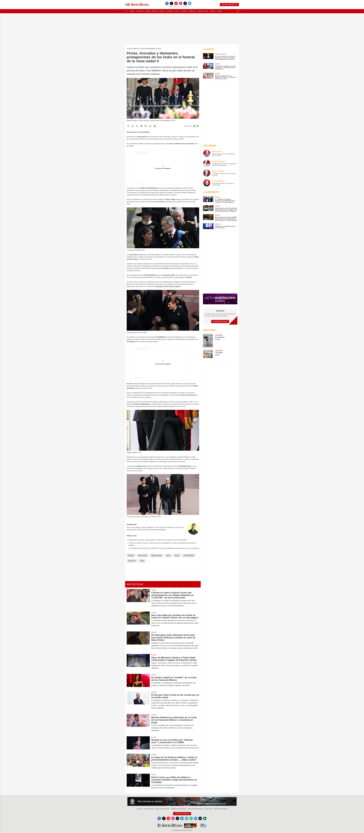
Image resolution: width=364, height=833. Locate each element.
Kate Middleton (189, 555)
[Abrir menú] (126, 11)
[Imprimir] (154, 126)
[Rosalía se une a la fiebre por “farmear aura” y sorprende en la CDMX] (138, 743)
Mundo (147, 11)
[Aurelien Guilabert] (207, 183)
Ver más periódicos (229, 4)
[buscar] (238, 11)
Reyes (177, 555)
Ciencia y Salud (203, 11)
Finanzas (154, 11)
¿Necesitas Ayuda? (182, 813)
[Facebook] (167, 3)
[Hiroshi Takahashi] (207, 163)
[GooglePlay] (204, 818)
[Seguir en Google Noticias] (197, 126)
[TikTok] (185, 3)
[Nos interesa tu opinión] (182, 801)
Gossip (177, 11)
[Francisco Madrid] (207, 173)
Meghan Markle (156, 555)
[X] (171, 3)
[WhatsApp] (137, 126)
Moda (168, 555)
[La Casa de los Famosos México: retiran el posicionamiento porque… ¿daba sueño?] (138, 762)
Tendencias (192, 11)
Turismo (212, 11)
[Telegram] (141, 126)
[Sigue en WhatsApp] (194, 126)
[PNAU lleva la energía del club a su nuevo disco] (208, 226)
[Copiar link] (150, 126)
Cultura (184, 11)
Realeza (131, 555)
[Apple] (200, 818)
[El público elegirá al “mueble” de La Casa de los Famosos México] (138, 681)
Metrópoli (140, 11)
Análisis (162, 11)
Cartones (169, 11)
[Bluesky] (189, 3)
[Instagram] (180, 3)
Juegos (219, 11)
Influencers (132, 561)
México (132, 11)
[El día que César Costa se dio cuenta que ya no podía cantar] (138, 701)
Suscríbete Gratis (220, 321)
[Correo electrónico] (145, 126)
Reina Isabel (142, 555)
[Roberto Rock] (207, 153)
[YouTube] (176, 3)
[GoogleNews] (195, 818)
